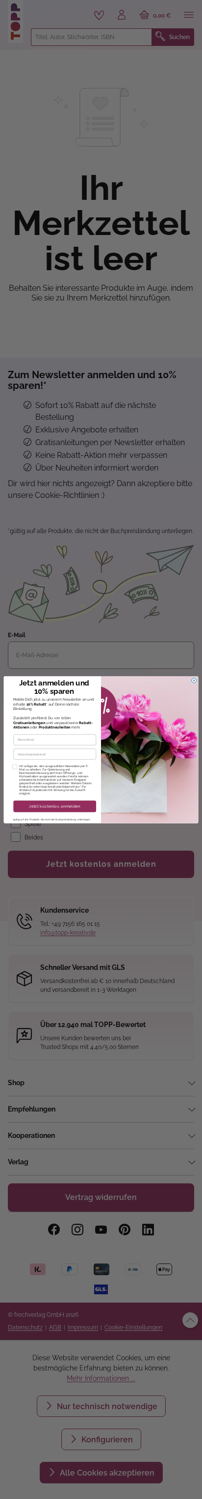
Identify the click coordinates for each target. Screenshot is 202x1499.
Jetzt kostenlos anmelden (54, 806)
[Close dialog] (194, 680)
